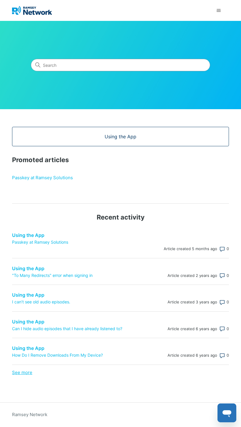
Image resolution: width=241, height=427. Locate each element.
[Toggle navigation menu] (218, 10)
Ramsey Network (29, 414)
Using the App (28, 235)
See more (22, 372)
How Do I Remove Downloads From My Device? (57, 355)
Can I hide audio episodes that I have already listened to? (67, 328)
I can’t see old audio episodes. (41, 301)
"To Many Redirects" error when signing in (52, 275)
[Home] (32, 10)
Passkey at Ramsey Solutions (42, 177)
